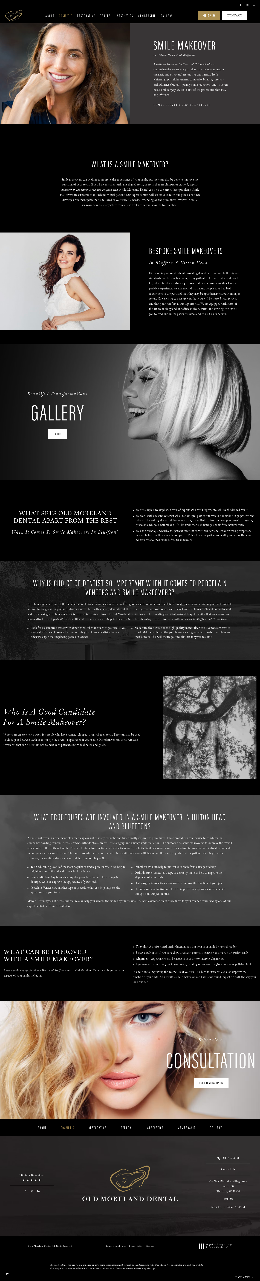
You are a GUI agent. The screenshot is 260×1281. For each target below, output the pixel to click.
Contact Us (228, 1169)
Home (158, 105)
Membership (147, 15)
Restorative (86, 15)
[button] (7, 1273)
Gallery (167, 15)
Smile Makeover (197, 105)
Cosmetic (66, 15)
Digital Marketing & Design (219, 1246)
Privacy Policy (136, 1246)
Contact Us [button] (244, 1277)
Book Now (209, 15)
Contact (234, 15)
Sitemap (150, 1246)
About (49, 15)
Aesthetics (125, 15)
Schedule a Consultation (211, 1083)
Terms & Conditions (116, 1246)
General (106, 15)
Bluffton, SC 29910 (228, 1191)
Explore (58, 434)
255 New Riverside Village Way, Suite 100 (228, 1184)
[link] (32, 1177)
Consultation (211, 1054)
